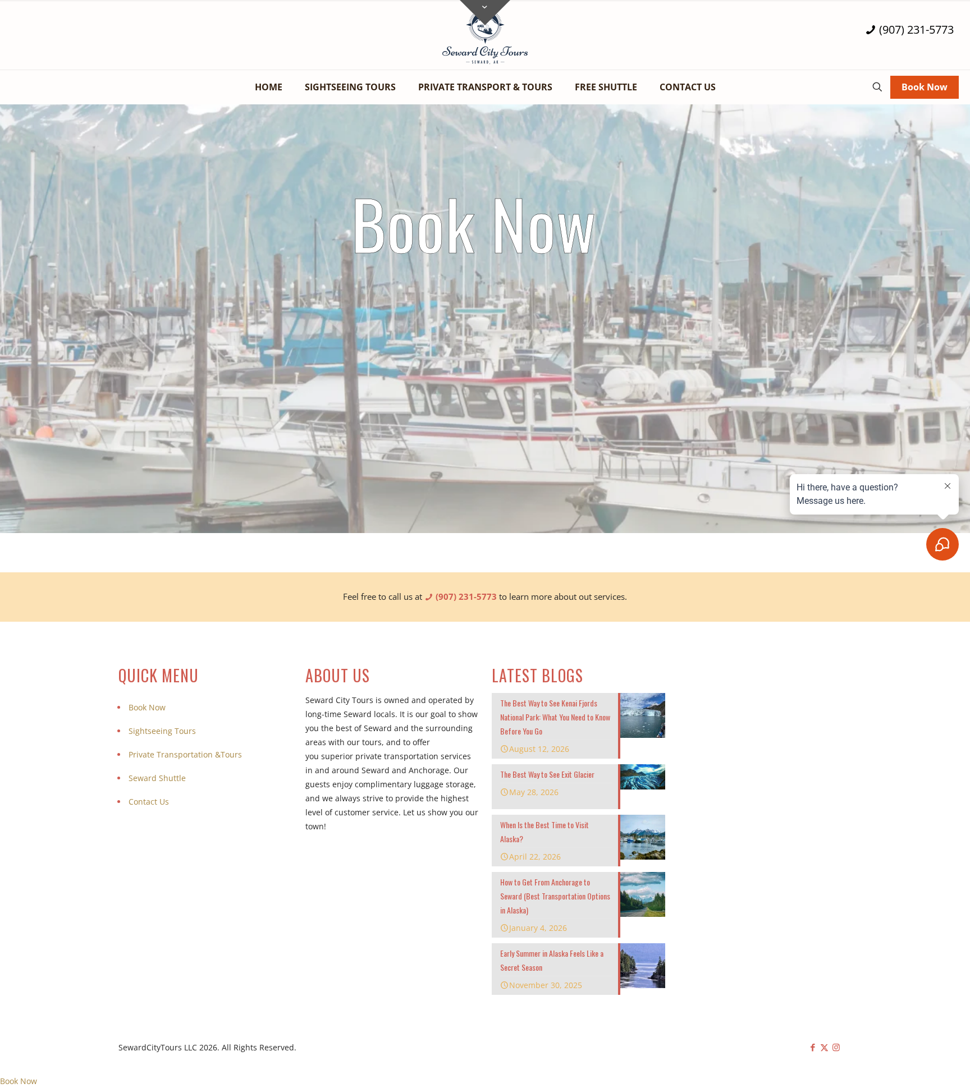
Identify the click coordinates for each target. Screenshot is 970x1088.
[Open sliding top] (485, 12)
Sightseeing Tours (162, 731)
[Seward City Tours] (485, 35)
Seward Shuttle (157, 778)
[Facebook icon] (812, 1047)
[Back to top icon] (916, 1065)
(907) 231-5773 (915, 29)
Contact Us (149, 801)
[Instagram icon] (836, 1047)
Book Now (925, 87)
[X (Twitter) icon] (824, 1047)
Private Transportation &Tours (185, 754)
